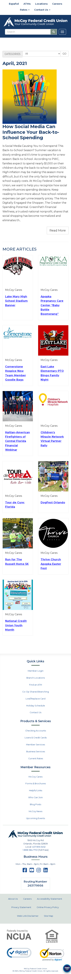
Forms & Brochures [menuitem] (35, 783)
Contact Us (35, 712)
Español (13, 3)
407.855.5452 (39, 847)
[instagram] (38, 871)
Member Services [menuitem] (35, 744)
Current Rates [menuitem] (35, 758)
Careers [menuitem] (57, 3)
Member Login (35, 671)
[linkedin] (45, 871)
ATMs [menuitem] (27, 3)
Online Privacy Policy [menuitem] (48, 907)
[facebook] (25, 871)
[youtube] (32, 871)
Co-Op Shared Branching (35, 691)
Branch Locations (35, 678)
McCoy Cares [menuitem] (35, 776)
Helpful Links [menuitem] (35, 790)
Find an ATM (35, 685)
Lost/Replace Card (35, 698)
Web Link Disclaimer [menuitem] (27, 916)
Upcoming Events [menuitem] (35, 818)
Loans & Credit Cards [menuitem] (36, 737)
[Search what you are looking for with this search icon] (53, 32)
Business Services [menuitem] (35, 751)
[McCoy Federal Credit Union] (35, 22)
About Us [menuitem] (13, 899)
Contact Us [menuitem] (41, 9)
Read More (58, 230)
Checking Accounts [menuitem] (35, 730)
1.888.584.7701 (30, 850)
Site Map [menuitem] (48, 916)
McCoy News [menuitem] (35, 811)
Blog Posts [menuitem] (35, 804)
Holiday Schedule (35, 705)
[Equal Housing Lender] (52, 936)
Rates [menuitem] (24, 9)
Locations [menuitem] (41, 3)
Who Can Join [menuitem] (35, 797)
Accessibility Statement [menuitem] (49, 899)
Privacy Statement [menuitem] (21, 907)
